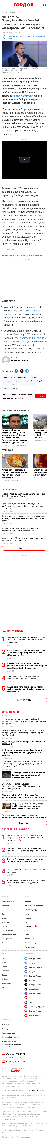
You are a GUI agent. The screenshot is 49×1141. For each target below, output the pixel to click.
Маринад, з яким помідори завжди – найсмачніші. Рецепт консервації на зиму (26, 849)
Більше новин (24, 823)
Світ (3, 914)
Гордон (4, 12)
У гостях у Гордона (32, 910)
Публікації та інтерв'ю (33, 906)
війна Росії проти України (33, 381)
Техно (4, 926)
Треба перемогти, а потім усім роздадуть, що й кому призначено (20, 529)
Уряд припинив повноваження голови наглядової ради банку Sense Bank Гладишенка (24, 816)
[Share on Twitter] (22, 371)
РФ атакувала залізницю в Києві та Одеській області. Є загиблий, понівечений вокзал (28, 775)
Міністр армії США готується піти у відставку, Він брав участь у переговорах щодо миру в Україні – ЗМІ (23, 732)
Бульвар (7, 450)
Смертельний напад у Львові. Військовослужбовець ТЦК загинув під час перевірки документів (22, 786)
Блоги (26, 914)
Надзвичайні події (9, 935)
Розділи (27, 896)
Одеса (4, 967)
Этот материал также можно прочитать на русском (24, 37)
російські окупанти (27, 385)
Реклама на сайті (9, 1033)
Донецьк (5, 971)
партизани (22, 377)
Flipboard (32, 998)
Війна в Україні (16, 12)
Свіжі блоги (9, 489)
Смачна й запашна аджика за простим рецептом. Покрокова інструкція (25, 860)
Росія (5, 377)
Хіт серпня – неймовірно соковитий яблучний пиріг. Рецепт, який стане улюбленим (14, 473)
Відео (26, 935)
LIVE (26, 922)
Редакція (5, 1029)
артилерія (33, 377)
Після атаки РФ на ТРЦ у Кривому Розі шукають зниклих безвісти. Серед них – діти (23, 796)
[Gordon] (23, 5)
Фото (26, 930)
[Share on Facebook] (16, 371)
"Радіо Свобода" (23, 95)
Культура (5, 922)
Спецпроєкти (30, 947)
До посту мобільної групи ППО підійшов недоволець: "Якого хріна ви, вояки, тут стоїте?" (23, 506)
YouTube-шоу (30, 943)
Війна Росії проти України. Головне (22, 255)
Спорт (4, 918)
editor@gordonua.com (16, 1061)
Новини (5, 896)
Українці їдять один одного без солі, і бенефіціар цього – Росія (23, 495)
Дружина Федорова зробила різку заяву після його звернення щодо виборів (26, 881)
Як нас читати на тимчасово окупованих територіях (11, 1044)
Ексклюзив (29, 926)
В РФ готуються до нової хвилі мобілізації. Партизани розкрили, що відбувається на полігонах (22, 752)
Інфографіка (7, 939)
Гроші (4, 910)
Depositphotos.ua (35, 1090)
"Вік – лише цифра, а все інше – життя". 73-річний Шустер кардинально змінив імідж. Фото (25, 837)
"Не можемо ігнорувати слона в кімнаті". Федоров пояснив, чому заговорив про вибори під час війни (24, 721)
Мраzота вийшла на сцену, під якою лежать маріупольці (22, 539)
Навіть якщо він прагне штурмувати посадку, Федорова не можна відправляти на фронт (23, 518)
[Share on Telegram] (27, 371)
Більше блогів (24, 548)
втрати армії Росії (10, 385)
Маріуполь (6, 983)
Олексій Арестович (10, 389)
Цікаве (4, 943)
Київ (3, 958)
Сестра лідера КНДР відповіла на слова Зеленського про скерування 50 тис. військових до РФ (26, 652)
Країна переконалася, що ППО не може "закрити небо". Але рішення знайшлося (26, 639)
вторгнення (7, 381)
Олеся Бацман (35, 989)
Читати (40, 396)
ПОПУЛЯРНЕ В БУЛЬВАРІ (16, 829)
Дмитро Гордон (35, 959)
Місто (4, 953)
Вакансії (5, 1025)
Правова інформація (10, 1037)
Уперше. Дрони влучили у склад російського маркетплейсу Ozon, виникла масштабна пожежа (28, 806)
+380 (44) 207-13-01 (15, 1054)
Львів (4, 963)
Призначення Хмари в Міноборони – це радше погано (23, 677)
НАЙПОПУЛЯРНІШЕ (12, 631)
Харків (4, 975)
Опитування (29, 939)
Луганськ (5, 987)
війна (13, 377)
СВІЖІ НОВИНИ (10, 712)
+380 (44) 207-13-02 (15, 1058)
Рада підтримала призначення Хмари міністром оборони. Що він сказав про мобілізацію (25, 689)
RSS (30, 1002)
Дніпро (5, 979)
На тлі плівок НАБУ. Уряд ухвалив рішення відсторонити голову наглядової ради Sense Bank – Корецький (27, 665)
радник (18, 381)
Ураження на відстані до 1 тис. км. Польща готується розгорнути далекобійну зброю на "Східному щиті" (22, 763)
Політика (5, 906)
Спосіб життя (7, 930)
